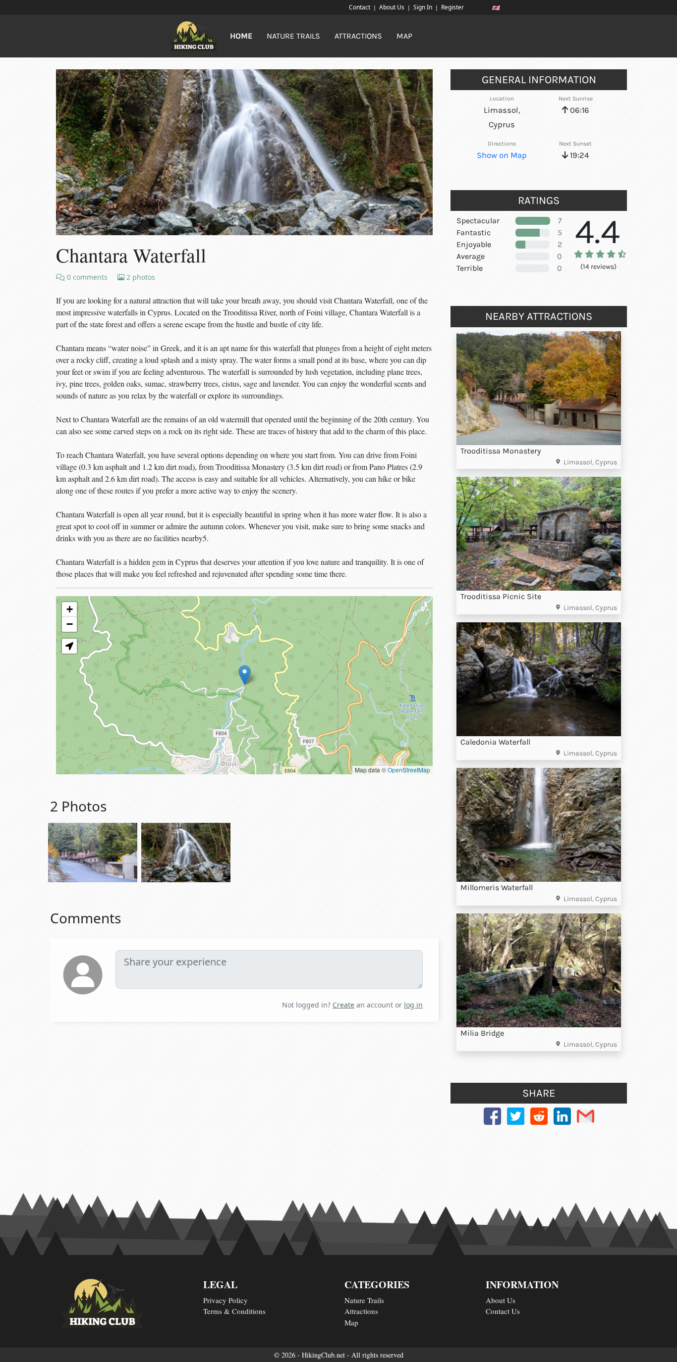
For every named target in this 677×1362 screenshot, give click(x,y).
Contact (359, 7)
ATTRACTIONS (358, 36)
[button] (244, 675)
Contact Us (503, 1311)
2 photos (139, 277)
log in (413, 1004)
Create (343, 1004)
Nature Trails (364, 1300)
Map (351, 1322)
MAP (404, 36)
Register (452, 7)
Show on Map (502, 155)
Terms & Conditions (234, 1311)
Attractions (361, 1311)
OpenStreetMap (409, 769)
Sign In (422, 7)
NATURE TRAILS (293, 36)
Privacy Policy (225, 1300)
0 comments (86, 277)
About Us (391, 7)
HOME (241, 36)
